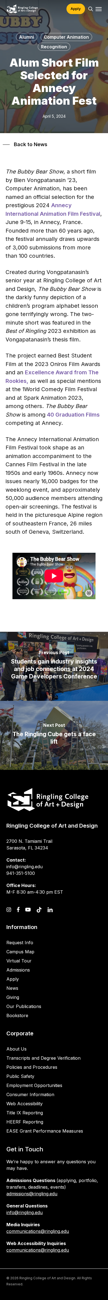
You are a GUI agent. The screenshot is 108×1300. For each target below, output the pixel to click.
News (12, 988)
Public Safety (20, 1076)
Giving (12, 997)
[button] (99, 9)
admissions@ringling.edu (31, 1193)
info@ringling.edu (24, 1212)
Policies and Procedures (31, 1067)
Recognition (54, 46)
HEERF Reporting (24, 1122)
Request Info (19, 942)
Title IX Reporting (24, 1112)
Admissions (18, 970)
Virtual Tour (19, 961)
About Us (16, 1049)
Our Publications (23, 1006)
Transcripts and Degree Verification (43, 1058)
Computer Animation (66, 37)
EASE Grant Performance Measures (44, 1131)
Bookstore (17, 1015)
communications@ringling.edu (37, 1231)
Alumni (26, 37)
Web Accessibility (24, 1103)
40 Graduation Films (72, 414)
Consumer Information (30, 1094)
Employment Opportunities (34, 1085)
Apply (12, 979)
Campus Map (20, 951)
